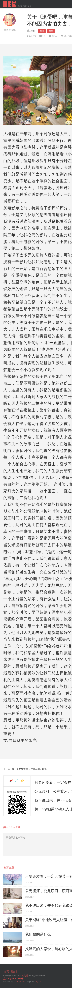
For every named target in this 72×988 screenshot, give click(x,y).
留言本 (14, 971)
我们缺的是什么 (38, 934)
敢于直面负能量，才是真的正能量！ (30, 769)
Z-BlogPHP (19, 981)
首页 (6, 971)
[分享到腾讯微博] (17, 781)
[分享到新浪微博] (11, 781)
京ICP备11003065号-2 (14, 978)
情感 (51, 31)
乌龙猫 (24, 975)
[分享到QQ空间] (22, 781)
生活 (42, 31)
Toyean (37, 981)
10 (43, 36)
